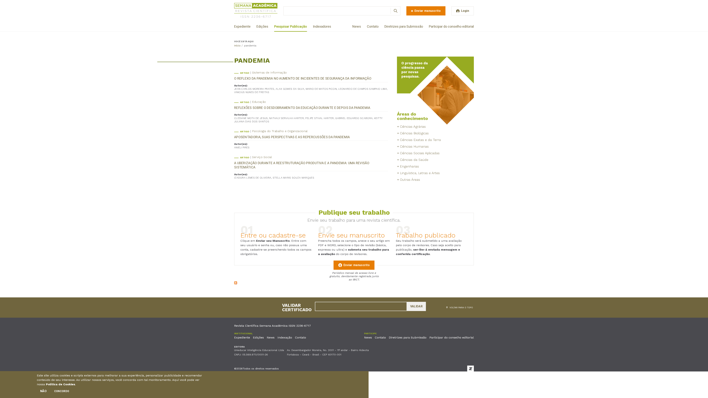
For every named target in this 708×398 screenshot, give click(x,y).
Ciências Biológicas (414, 133)
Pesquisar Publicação (290, 26)
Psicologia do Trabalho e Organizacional (280, 131)
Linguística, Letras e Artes (420, 173)
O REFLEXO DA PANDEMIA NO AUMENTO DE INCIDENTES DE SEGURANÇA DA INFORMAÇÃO (302, 78)
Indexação (284, 337)
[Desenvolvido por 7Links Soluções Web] (470, 368)
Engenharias (409, 166)
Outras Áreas (410, 179)
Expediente (242, 26)
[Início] (255, 11)
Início (237, 45)
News (356, 26)
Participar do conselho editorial (451, 26)
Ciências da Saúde (414, 160)
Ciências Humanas (414, 146)
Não (43, 391)
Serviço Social (262, 157)
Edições (262, 26)
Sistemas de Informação (269, 72)
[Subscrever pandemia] (235, 283)
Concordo (61, 391)
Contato (373, 26)
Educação (259, 102)
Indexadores (322, 26)
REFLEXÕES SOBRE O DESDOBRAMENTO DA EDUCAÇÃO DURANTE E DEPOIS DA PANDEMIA (302, 108)
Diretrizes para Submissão (403, 26)
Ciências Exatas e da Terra (420, 140)
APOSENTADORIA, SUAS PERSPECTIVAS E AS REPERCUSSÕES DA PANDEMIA (292, 137)
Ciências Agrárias (413, 126)
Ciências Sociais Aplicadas (420, 153)
